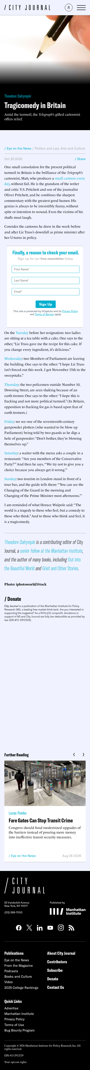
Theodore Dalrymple (17, 96)
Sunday (10, 478)
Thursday (11, 384)
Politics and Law (47, 148)
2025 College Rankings (21, 988)
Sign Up (45, 304)
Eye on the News (23, 856)
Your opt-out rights (15, 1062)
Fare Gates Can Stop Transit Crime (41, 820)
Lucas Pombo (17, 813)
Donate (14, 598)
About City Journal (61, 953)
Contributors (57, 961)
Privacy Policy (70, 311)
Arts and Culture (73, 148)
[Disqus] (45, 685)
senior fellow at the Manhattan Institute (51, 550)
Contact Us (55, 987)
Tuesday (22, 332)
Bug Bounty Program (19, 1030)
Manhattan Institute (19, 1014)
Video (8, 982)
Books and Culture (18, 976)
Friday (9, 421)
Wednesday (13, 358)
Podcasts (11, 971)
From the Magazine (18, 965)
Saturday (11, 452)
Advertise (11, 1008)
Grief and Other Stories (60, 568)
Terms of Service (44, 314)
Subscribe (54, 970)
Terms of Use (14, 1025)
